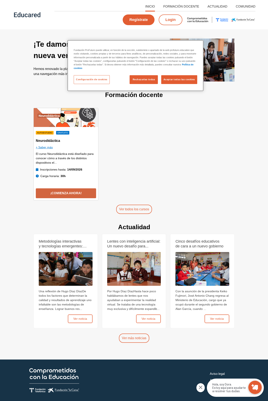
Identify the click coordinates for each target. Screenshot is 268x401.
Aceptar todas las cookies (179, 79)
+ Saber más (44, 147)
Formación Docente (181, 6)
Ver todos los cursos (134, 209)
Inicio (150, 6)
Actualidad (217, 6)
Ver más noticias (134, 338)
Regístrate (138, 20)
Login (170, 20)
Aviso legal (217, 373)
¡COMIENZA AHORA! (66, 193)
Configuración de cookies (91, 79)
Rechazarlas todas (144, 79)
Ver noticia (80, 318)
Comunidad (245, 6)
